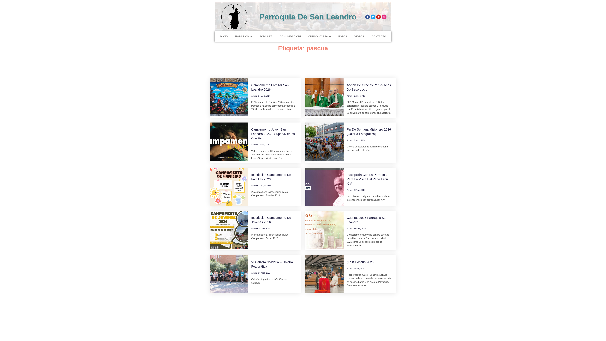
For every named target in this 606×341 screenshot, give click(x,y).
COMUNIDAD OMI (290, 36)
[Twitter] (373, 17)
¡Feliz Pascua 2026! (360, 262)
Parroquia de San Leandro (307, 16)
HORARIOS (242, 36)
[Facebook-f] (367, 17)
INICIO (224, 36)
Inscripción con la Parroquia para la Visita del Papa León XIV (367, 179)
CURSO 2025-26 (318, 36)
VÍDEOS (359, 36)
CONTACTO (379, 36)
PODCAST (265, 36)
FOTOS (342, 36)
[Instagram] (384, 17)
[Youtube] (378, 17)
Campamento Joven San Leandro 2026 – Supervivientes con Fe (273, 134)
